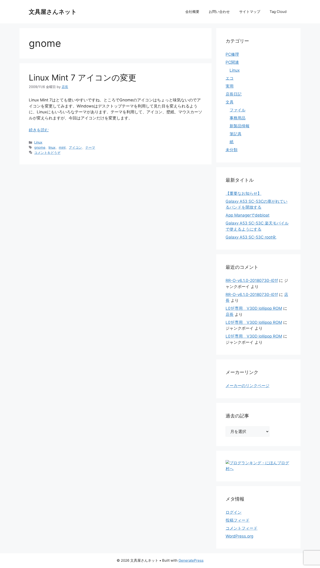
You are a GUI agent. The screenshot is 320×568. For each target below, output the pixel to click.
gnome (39, 147)
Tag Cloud (278, 11)
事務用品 (238, 118)
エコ (230, 78)
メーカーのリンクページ (247, 385)
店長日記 (234, 94)
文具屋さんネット (53, 11)
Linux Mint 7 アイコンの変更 (82, 77)
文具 (230, 102)
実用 (230, 86)
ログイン (234, 512)
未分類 (232, 150)
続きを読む (39, 130)
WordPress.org (239, 536)
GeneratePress (191, 560)
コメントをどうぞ (47, 153)
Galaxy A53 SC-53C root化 (251, 237)
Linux (38, 142)
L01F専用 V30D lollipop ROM (254, 308)
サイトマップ (249, 11)
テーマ (90, 147)
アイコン (75, 147)
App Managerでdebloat (247, 215)
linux (52, 147)
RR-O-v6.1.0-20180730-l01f (252, 280)
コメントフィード (241, 528)
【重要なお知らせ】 (243, 193)
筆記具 (236, 134)
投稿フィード (237, 520)
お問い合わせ (219, 11)
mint (62, 147)
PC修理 (232, 54)
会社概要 (192, 11)
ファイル (238, 110)
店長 (230, 314)
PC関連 (232, 62)
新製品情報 (239, 126)
